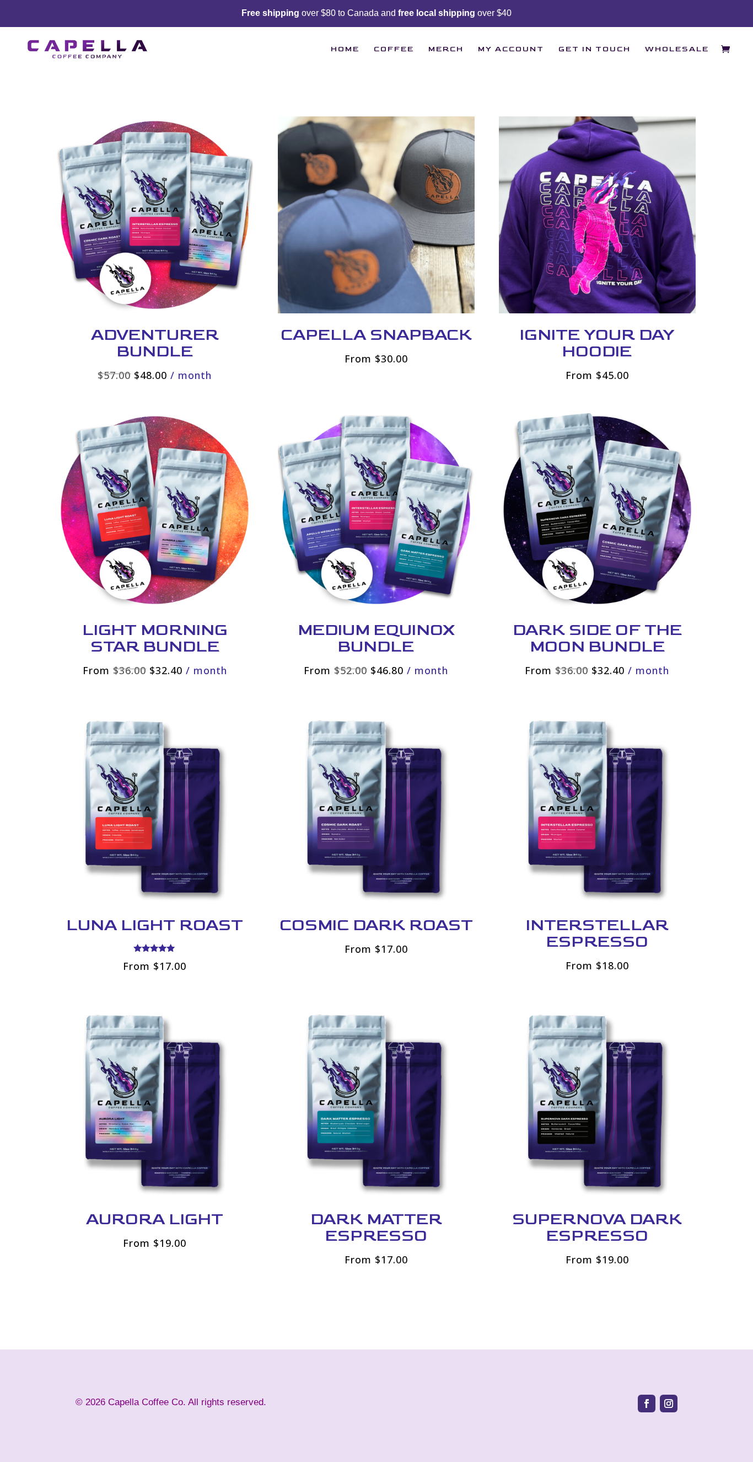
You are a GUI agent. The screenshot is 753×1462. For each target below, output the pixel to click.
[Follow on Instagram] (668, 1403)
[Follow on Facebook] (646, 1403)
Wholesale (677, 49)
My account (511, 49)
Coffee (394, 49)
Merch (446, 49)
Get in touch (594, 49)
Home (345, 49)
